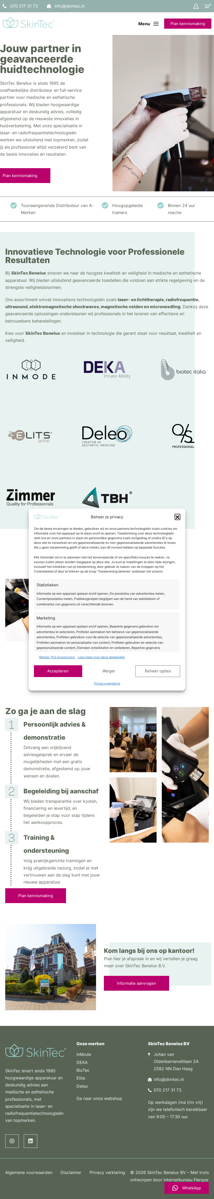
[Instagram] (12, 1141)
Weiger (108, 670)
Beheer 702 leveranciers (57, 657)
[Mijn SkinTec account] (196, 6)
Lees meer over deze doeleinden (101, 657)
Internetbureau (178, 1179)
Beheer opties (158, 670)
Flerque (201, 1179)
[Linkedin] (30, 1141)
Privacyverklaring (107, 683)
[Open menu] (148, 23)
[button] (177, 516)
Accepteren (58, 670)
